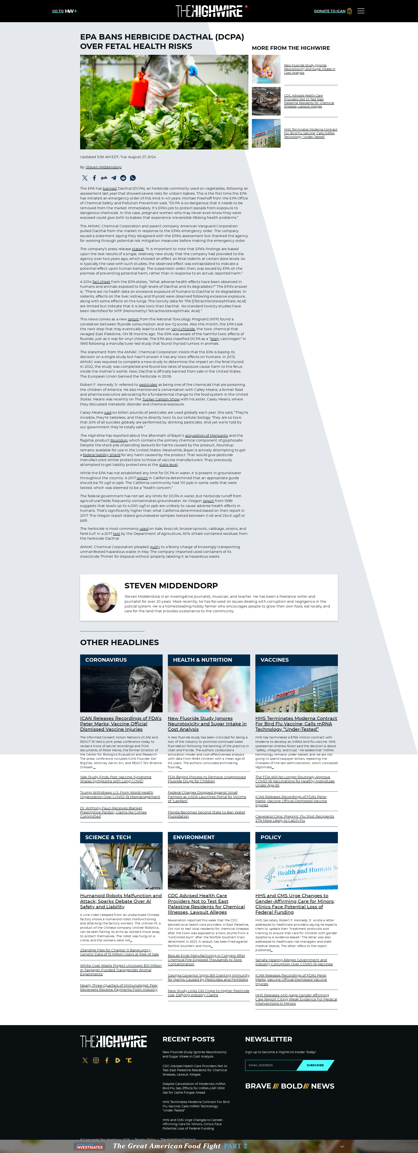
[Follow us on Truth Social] (129, 1060)
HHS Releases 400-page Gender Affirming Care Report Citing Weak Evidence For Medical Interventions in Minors (296, 999)
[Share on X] (85, 178)
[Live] (209, 11)
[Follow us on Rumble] (118, 1060)
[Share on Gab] (104, 178)
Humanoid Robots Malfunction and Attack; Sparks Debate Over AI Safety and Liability (121, 901)
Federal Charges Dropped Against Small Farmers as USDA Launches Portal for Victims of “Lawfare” (207, 797)
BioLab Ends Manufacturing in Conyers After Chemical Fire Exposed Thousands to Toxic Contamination (206, 960)
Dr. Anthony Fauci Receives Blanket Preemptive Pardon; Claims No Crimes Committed (113, 812)
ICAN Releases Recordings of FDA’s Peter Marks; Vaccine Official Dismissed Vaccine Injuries (121, 724)
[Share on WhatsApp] (133, 178)
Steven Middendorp (103, 167)
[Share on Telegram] (113, 178)
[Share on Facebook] (94, 178)
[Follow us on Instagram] (96, 1061)
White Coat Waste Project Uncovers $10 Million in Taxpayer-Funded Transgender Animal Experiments (121, 970)
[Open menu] (361, 11)
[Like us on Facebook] (107, 1061)
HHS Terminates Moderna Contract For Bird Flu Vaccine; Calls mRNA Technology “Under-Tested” (310, 133)
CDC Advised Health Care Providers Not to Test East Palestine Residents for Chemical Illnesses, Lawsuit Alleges (309, 101)
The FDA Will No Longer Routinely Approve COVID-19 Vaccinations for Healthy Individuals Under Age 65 (295, 781)
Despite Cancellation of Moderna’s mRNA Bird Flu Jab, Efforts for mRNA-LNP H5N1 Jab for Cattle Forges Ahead (194, 1088)
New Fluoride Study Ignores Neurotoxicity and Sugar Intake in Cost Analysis (309, 69)
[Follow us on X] (85, 1061)
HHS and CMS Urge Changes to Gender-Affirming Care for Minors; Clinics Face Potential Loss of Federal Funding (193, 1124)
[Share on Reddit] (123, 178)
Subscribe (315, 1065)
